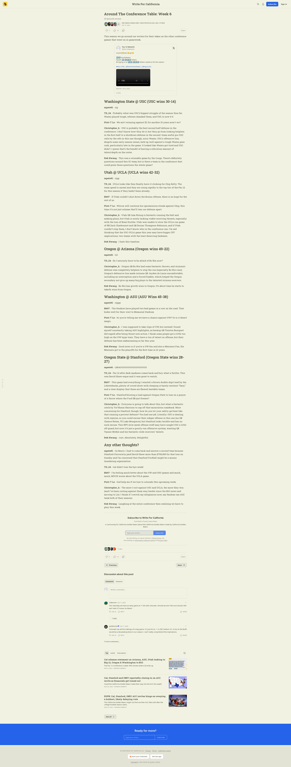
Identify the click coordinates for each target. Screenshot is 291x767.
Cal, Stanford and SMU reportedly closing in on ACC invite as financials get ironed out (132, 679)
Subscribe (272, 4)
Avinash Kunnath (120, 668)
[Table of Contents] (2, 383)
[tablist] (114, 581)
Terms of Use (156, 538)
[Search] (258, 4)
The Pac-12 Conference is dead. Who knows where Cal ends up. (129, 665)
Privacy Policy (162, 540)
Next (180, 565)
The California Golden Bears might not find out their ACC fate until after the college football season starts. (133, 703)
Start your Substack (139, 756)
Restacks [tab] (119, 581)
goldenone (113, 626)
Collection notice (164, 751)
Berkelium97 (134, 23)
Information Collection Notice (145, 540)
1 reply (114, 618)
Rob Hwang (126, 23)
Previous (113, 565)
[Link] (101, 101)
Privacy (148, 751)
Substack (134, 762)
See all (109, 717)
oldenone (113, 602)
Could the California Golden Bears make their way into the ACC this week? (133, 684)
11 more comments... (112, 642)
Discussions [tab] (121, 653)
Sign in (284, 4)
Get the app (156, 756)
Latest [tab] (112, 653)
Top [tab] (106, 653)
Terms (154, 751)
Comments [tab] (109, 581)
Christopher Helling (147, 23)
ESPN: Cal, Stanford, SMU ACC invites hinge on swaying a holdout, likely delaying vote (135, 698)
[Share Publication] (263, 4)
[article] (145, 665)
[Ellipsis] (186, 602)
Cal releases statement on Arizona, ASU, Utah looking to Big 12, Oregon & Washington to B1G (134, 661)
